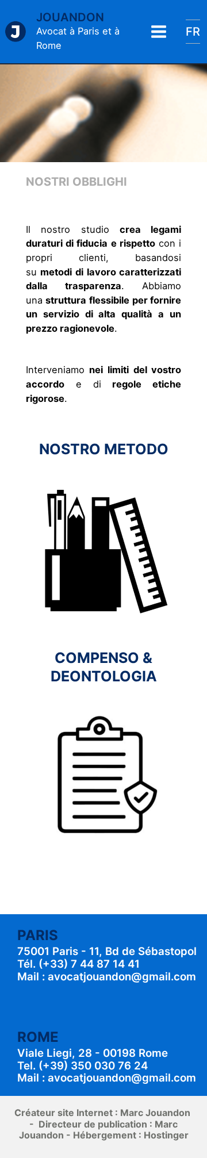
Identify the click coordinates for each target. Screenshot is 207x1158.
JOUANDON (70, 17)
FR (193, 32)
